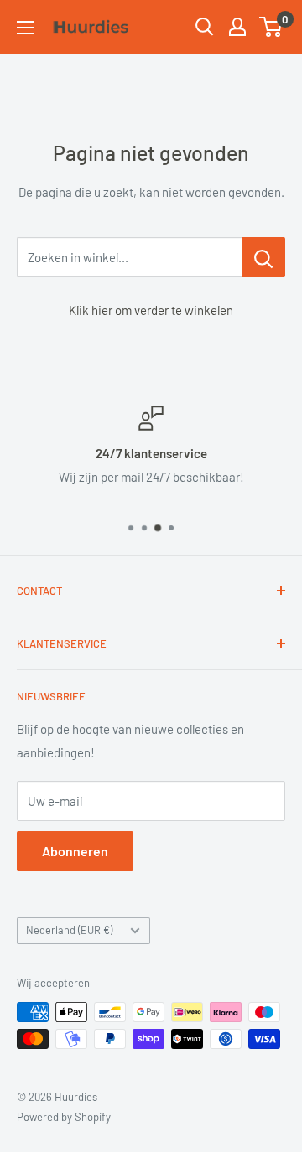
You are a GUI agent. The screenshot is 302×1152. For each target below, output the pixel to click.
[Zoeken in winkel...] (263, 257)
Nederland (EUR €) (69, 930)
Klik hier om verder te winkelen (151, 310)
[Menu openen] (25, 27)
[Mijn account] (237, 27)
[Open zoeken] (204, 27)
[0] (271, 27)
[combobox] (129, 257)
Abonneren (75, 851)
